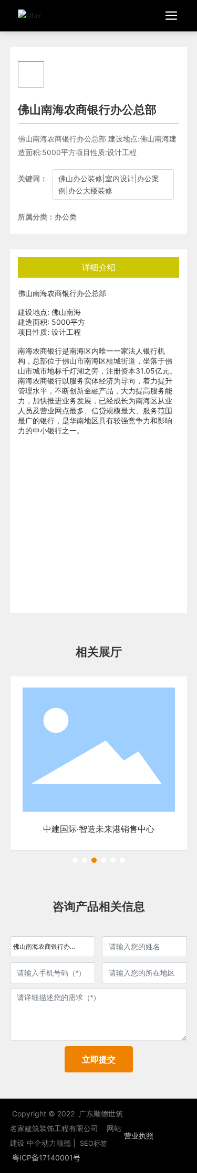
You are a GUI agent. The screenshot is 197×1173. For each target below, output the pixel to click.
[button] (75, 860)
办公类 (66, 216)
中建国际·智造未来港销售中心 (98, 829)
